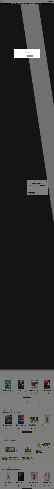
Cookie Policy (28, 52)
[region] (27, 53)
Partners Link (17, 53)
